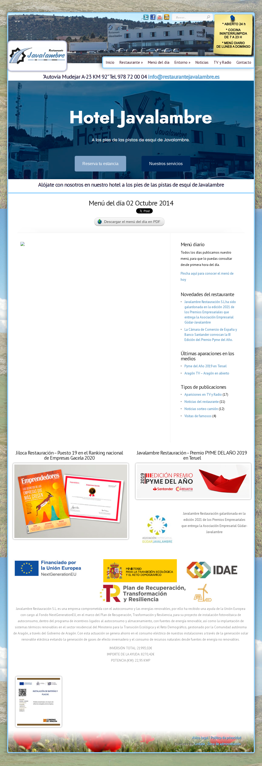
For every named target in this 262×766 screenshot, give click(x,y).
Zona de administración (224, 744)
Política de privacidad (226, 738)
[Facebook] (152, 19)
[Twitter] (145, 19)
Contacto (243, 62)
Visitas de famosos (198, 416)
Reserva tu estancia (100, 163)
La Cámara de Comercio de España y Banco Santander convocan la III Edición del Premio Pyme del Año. (210, 334)
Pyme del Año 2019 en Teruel (205, 366)
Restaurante (131, 62)
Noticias (202, 62)
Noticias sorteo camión (201, 409)
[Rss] (166, 19)
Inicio (110, 62)
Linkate (200, 744)
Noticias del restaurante (201, 402)
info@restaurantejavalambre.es (183, 76)
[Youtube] (159, 19)
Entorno (182, 62)
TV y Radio (222, 62)
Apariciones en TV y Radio (203, 394)
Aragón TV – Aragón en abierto (206, 373)
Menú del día (158, 62)
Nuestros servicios (166, 163)
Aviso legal (200, 738)
